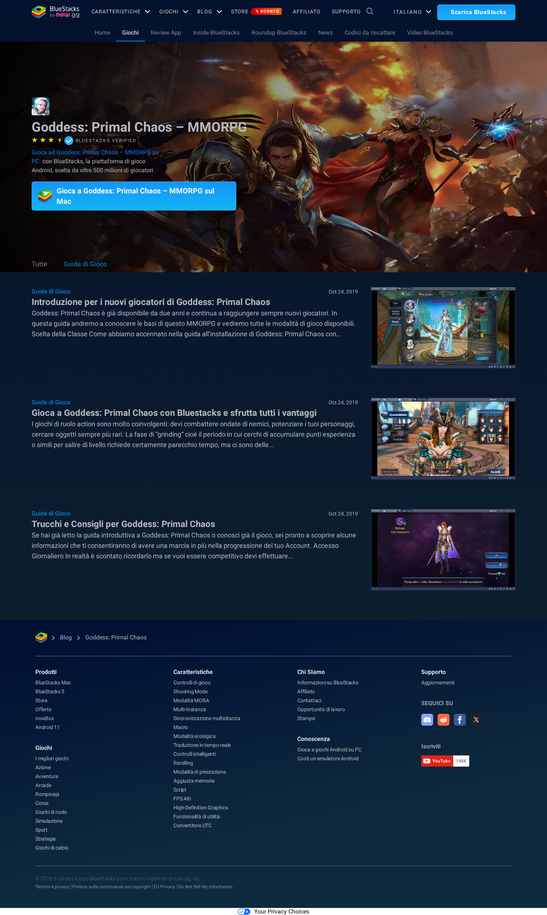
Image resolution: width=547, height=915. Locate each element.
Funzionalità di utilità (196, 816)
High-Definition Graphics (200, 807)
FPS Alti (182, 799)
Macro (180, 727)
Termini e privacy (52, 886)
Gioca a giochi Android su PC (329, 749)
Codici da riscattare (370, 32)
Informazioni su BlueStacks (327, 683)
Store (255, 12)
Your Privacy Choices (281, 911)
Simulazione (49, 821)
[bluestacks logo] (54, 12)
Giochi (169, 12)
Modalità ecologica (194, 736)
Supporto (346, 12)
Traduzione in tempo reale (202, 745)
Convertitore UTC (192, 825)
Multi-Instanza (189, 709)
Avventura (46, 776)
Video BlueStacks (430, 32)
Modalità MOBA (191, 700)
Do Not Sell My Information (205, 886)
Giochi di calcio (51, 848)
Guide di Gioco (85, 264)
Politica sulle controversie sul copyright (111, 886)
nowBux (44, 718)
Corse (41, 803)
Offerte (43, 709)
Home (102, 32)
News (325, 32)
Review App (166, 32)
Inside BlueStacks (216, 32)
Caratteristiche (116, 12)
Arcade (43, 785)
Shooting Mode (190, 691)
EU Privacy (164, 886)
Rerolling (183, 763)
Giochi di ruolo (51, 812)
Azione (43, 767)
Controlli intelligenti (194, 754)
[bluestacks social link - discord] (427, 720)
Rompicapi (47, 794)
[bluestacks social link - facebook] (460, 720)
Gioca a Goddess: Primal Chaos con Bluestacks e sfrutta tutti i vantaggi (174, 413)
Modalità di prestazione (199, 772)
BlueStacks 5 (49, 691)
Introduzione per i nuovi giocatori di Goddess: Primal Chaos (151, 302)
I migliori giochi (51, 758)
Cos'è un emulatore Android (328, 758)
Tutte (39, 264)
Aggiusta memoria (194, 781)
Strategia (45, 839)
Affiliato (307, 12)
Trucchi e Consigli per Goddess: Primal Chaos (123, 524)
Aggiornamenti (437, 683)
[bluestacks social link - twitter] (476, 720)
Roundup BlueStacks (279, 32)
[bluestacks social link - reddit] (444, 720)
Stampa (306, 718)
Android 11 (47, 727)
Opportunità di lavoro (321, 709)
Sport (41, 830)
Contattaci (309, 700)
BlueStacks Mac (53, 683)
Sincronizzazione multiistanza (206, 718)
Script (179, 790)
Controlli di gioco (191, 683)
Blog (204, 12)
